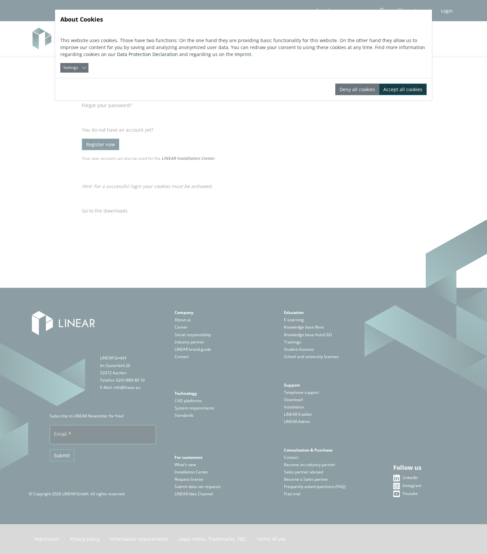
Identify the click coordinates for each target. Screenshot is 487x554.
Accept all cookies (402, 89)
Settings (70, 67)
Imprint (243, 54)
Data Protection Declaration (147, 54)
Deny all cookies (357, 89)
